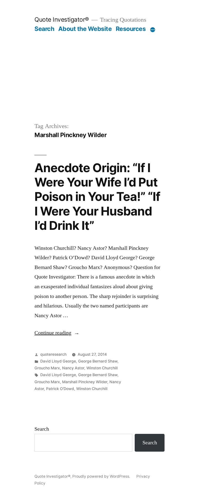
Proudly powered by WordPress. (101, 476)
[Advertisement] (99, 85)
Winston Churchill (102, 368)
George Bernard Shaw (97, 361)
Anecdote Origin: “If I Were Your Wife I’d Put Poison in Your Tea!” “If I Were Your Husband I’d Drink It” (97, 196)
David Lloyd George (58, 361)
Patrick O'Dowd (60, 388)
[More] (153, 30)
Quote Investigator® (61, 19)
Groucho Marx (47, 368)
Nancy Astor (73, 368)
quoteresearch (53, 354)
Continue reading (56, 332)
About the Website (85, 28)
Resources (131, 28)
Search (44, 28)
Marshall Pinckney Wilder (84, 382)
